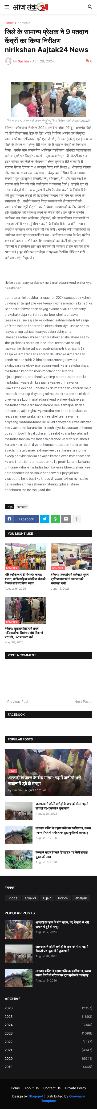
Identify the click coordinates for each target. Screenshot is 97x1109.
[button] (6, 7)
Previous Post (17, 701)
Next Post (82, 701)
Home (9, 23)
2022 (48, 1042)
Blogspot (36, 1096)
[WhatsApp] (55, 519)
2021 (48, 1050)
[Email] (66, 519)
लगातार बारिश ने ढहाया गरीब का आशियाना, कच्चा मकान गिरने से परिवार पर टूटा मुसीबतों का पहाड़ (63, 830)
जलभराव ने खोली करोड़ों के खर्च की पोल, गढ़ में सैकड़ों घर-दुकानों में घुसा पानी (62, 806)
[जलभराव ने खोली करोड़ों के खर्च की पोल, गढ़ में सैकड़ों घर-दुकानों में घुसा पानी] (18, 811)
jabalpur (81, 898)
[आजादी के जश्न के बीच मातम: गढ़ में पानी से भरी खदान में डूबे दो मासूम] (18, 929)
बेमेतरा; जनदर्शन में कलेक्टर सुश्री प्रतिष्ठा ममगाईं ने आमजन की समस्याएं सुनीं (70, 578)
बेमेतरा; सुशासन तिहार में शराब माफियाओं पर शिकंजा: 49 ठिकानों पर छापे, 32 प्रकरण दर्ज (24, 632)
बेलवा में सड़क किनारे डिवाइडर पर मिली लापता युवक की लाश (62, 854)
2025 (48, 1017)
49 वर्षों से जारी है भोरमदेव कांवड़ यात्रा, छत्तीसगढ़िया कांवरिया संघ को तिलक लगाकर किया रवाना (25, 578)
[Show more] (76, 519)
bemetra (23, 23)
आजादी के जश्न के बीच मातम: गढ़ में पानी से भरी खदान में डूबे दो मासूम (62, 924)
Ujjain (47, 898)
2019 (48, 1067)
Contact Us (52, 1088)
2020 (48, 1058)
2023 (48, 1033)
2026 (48, 1008)
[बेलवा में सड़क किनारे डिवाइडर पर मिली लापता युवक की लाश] (18, 859)
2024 (48, 1025)
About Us (31, 1088)
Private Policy (75, 1088)
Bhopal (13, 898)
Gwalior (30, 898)
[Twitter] (44, 519)
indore (63, 898)
